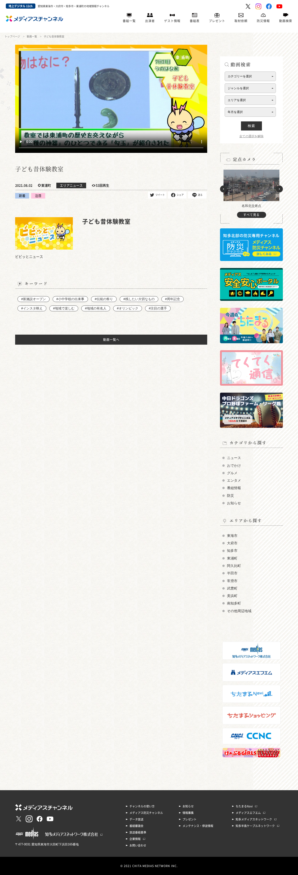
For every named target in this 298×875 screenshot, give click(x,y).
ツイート (160, 195)
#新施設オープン (33, 299)
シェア (180, 195)
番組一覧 (129, 20)
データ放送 (136, 819)
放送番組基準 (137, 832)
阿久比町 (234, 566)
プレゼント (217, 20)
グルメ (232, 473)
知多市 (232, 550)
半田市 (232, 573)
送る (200, 195)
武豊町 (232, 588)
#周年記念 (172, 299)
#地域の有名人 (95, 308)
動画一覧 (32, 36)
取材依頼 (240, 20)
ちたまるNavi (244, 806)
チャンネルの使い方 (142, 806)
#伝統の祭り (104, 299)
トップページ (12, 36)
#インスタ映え (32, 308)
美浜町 (232, 596)
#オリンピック (127, 308)
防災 (230, 496)
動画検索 (285, 20)
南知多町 (234, 603)
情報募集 (188, 812)
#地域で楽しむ (63, 308)
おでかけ (234, 465)
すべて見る (251, 214)
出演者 (150, 20)
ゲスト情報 (172, 20)
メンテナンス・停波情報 (198, 825)
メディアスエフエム (248, 812)
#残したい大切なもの (139, 299)
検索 (251, 126)
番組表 (195, 20)
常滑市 (232, 581)
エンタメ (234, 480)
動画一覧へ (111, 339)
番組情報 (234, 488)
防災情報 (263, 20)
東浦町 (232, 558)
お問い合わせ (137, 845)
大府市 (232, 543)
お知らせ (234, 503)
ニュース (234, 458)
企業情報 (135, 838)
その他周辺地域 (239, 611)
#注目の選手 (158, 308)
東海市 (232, 536)
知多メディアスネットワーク (254, 819)
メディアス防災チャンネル (146, 812)
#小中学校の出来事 (70, 299)
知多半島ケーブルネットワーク (255, 825)
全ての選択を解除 (251, 136)
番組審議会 (136, 825)
